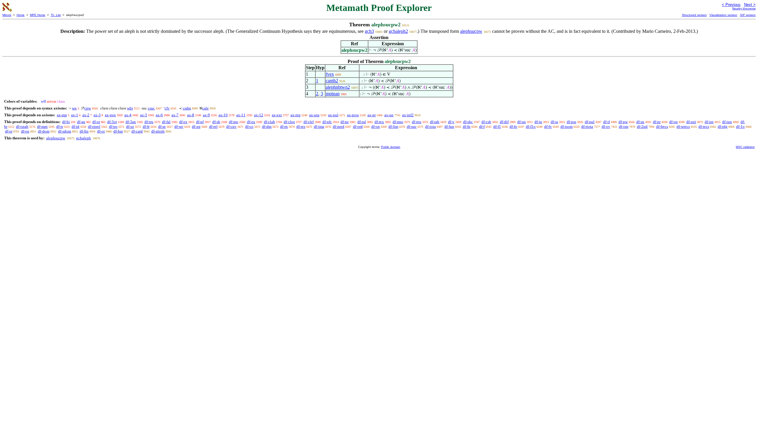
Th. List (56, 15)
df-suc (412, 126)
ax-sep (314, 115)
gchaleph (83, 138)
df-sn (640, 122)
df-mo (233, 122)
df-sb (216, 122)
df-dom (43, 131)
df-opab (22, 126)
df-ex (183, 122)
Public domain (390, 147)
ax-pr (371, 115)
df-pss (571, 122)
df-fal (166, 122)
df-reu (416, 122)
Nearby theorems (744, 8)
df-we (178, 126)
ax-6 (159, 115)
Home (21, 15)
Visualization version (723, 15)
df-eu (251, 122)
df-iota (430, 126)
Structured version (694, 15)
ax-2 (85, 115)
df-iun (727, 122)
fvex (330, 74)
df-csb (486, 122)
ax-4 (127, 115)
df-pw (623, 122)
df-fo (513, 126)
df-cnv (231, 126)
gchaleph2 (398, 31)
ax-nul (333, 115)
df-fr (146, 126)
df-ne (345, 122)
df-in (538, 122)
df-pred (338, 126)
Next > (750, 4)
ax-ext (277, 115)
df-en (25, 131)
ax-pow (353, 115)
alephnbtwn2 (338, 87)
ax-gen (110, 115)
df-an (81, 122)
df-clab (269, 122)
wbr (130, 108)
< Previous (731, 4)
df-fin (84, 131)
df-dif (504, 122)
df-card (137, 131)
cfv (167, 108)
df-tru (148, 122)
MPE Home (37, 15)
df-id (75, 126)
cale (205, 108)
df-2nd (642, 126)
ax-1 (74, 115)
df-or (96, 122)
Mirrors (6, 15)
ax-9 (206, 115)
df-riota (587, 126)
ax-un (389, 115)
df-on (375, 126)
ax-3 (97, 115)
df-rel (213, 126)
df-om (623, 126)
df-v (451, 122)
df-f (482, 126)
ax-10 (223, 115)
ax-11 (240, 115)
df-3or (112, 122)
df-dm (267, 126)
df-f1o (531, 126)
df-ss (554, 122)
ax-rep (295, 115)
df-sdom (64, 131)
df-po (113, 126)
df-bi (66, 122)
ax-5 (143, 115)
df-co (249, 126)
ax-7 (175, 115)
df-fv (548, 126)
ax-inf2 (408, 115)
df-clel (308, 122)
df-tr (59, 126)
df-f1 (497, 126)
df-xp (196, 126)
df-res (300, 126)
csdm (187, 108)
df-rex (379, 122)
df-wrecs (683, 126)
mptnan (333, 93)
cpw (87, 108)
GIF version (748, 15)
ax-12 (258, 115)
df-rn (284, 126)
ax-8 (190, 115)
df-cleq (289, 122)
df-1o (740, 126)
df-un (521, 122)
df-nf (200, 122)
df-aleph (158, 131)
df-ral (361, 122)
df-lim (393, 126)
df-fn (466, 126)
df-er (8, 131)
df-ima (319, 126)
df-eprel (94, 126)
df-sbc (468, 122)
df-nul (590, 122)
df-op (673, 122)
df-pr (657, 122)
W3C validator (745, 147)
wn (74, 108)
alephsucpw (471, 31)
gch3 (369, 31)
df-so (130, 126)
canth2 (332, 80)
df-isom (567, 126)
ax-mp (62, 115)
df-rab (434, 122)
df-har (118, 131)
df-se (162, 126)
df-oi (101, 131)
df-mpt (42, 126)
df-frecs (662, 126)
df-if (606, 122)
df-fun (449, 126)
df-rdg (723, 126)
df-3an (131, 122)
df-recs (703, 126)
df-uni (691, 122)
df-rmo (398, 122)
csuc (151, 108)
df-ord (358, 126)
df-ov (606, 126)
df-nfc (327, 122)
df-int (709, 122)
